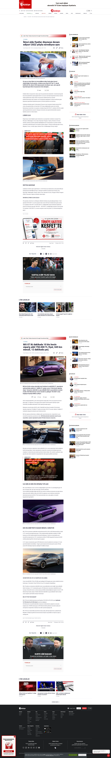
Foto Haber (29, 733)
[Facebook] (25, 243)
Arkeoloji (62, 714)
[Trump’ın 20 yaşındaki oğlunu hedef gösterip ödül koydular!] (72, 445)
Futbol (37, 713)
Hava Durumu (54, 714)
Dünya (45, 711)
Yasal (36, 734)
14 (46, 278)
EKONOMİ (61, 13)
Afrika (45, 717)
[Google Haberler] (53, 253)
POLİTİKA (55, 13)
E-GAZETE (78, 708)
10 (41, 278)
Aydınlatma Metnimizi (50, 755)
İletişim (37, 728)
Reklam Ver (38, 735)
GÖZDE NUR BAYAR (28, 618)
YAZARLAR (37, 13)
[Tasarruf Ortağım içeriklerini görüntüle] (30, 13)
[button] (61, 268)
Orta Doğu (46, 713)
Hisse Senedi (29, 717)
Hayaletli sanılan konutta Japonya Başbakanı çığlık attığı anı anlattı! (83, 135)
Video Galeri (29, 734)
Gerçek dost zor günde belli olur (80, 405)
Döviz (28, 716)
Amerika (45, 716)
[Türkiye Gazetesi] (55, 11)
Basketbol (37, 720)
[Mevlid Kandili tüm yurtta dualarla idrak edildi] (72, 452)
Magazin (28, 727)
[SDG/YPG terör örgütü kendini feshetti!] (72, 131)
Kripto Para (29, 718)
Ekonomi (28, 711)
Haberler (28, 731)
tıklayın (80, 418)
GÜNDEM (49, 13)
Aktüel (53, 718)
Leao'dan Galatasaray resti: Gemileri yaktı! (81, 429)
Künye (37, 730)
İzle (91, 13)
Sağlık (53, 713)
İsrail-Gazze (46, 718)
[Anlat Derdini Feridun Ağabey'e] (72, 104)
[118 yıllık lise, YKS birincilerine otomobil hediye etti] (72, 157)
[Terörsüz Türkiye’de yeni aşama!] (72, 458)
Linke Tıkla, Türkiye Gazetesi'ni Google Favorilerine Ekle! (35, 35)
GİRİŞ (89, 10)
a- (45, 90)
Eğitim (20, 714)
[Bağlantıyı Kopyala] (57, 48)
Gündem (20, 711)
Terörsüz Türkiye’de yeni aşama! (82, 455)
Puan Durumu (38, 714)
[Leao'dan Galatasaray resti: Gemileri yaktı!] (72, 431)
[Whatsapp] (54, 48)
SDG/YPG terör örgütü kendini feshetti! (82, 129)
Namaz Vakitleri (71, 713)
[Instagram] (34, 748)
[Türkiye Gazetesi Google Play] (47, 731)
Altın (28, 714)
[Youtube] (31, 748)
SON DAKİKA (22, 13)
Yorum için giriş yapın (57, 289)
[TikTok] (36, 748)
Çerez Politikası (89, 753)
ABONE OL (84, 708)
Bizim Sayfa (71, 711)
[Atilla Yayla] (72, 76)
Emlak (28, 720)
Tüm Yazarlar (21, 728)
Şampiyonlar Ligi (38, 717)
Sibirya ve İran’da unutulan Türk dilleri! (82, 97)
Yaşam (53, 711)
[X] (41, 254)
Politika (20, 713)
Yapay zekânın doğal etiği (79, 91)
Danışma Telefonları (39, 733)
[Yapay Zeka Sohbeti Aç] (108, 755)
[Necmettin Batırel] (72, 405)
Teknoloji (28, 728)
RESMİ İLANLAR (78, 13)
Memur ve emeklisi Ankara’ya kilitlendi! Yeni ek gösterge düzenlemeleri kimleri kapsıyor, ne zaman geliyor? (82, 84)
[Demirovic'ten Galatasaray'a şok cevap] (72, 150)
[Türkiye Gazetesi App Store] (47, 728)
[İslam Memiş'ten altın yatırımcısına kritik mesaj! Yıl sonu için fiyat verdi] (75, 341)
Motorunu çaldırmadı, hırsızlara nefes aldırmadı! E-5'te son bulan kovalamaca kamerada (82, 142)
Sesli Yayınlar (71, 714)
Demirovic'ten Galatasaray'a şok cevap (82, 148)
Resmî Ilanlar (29, 730)
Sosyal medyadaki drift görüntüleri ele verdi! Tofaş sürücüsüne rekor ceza (83, 436)
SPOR (72, 13)
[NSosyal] (48, 254)
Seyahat (53, 717)
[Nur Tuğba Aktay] (72, 398)
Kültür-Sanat (63, 711)
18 (51, 278)
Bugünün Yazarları (22, 727)
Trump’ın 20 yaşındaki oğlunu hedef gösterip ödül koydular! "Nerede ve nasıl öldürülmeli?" (83, 443)
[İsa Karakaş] (72, 83)
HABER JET (85, 13)
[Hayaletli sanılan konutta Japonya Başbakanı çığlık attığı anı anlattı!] (72, 137)
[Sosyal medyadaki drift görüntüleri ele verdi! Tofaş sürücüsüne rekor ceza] (72, 437)
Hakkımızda (38, 727)
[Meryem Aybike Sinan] (72, 98)
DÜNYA (67, 13)
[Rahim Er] (72, 384)
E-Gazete (24, 10)
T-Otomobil (25, 39)
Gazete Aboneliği (30, 10)
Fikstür (37, 716)
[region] (55, 755)
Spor (36, 711)
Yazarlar (20, 725)
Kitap (61, 716)
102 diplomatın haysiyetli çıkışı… (80, 378)
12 (44, 278)
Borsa (28, 713)
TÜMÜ (55, 278)
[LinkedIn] (46, 254)
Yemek (53, 716)
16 (49, 278)
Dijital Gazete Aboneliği (38, 10)
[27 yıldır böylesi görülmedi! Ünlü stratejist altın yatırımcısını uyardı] (75, 39)
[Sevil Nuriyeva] (72, 391)
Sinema (62, 713)
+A (47, 90)
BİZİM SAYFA (44, 13)
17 (50, 278)
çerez (44, 754)
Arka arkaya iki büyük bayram (80, 384)
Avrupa (45, 714)
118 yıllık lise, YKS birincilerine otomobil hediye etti (82, 155)
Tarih (61, 717)
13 (45, 278)
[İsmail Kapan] (72, 378)
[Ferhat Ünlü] (72, 92)
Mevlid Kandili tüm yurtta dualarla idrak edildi (83, 450)
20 (54, 278)
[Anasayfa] (22, 708)
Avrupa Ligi (37, 718)
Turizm (28, 723)
